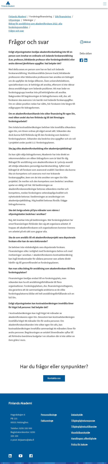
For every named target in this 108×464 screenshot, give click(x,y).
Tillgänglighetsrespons (82, 420)
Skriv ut (87, 41)
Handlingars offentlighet (83, 438)
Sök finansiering (63, 16)
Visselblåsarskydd (80, 432)
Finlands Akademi (17, 16)
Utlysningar (14, 20)
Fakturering (46, 420)
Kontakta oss (54, 378)
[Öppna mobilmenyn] (105, 4)
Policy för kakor (79, 444)
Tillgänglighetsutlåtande (83, 426)
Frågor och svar (16, 30)
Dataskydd (76, 414)
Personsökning (48, 414)
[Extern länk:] (11, 455)
